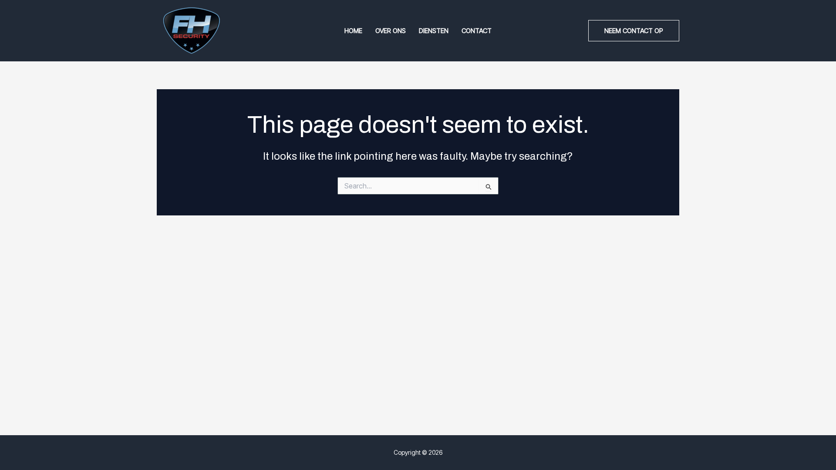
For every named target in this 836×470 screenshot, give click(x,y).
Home (353, 31)
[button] (633, 30)
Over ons (390, 31)
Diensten (433, 31)
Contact (477, 31)
